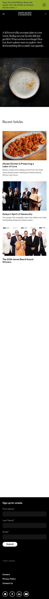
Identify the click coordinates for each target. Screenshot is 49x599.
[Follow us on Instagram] (5, 594)
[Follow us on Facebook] (12, 594)
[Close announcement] (44, 5)
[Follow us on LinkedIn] (19, 594)
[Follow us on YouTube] (26, 594)
